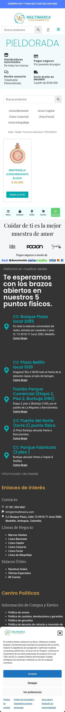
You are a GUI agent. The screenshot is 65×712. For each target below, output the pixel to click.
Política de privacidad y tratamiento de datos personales (24, 704)
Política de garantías (20, 620)
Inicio (10, 132)
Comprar (20, 215)
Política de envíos (18, 612)
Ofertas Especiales (19, 573)
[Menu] (8, 211)
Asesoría (55, 215)
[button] (60, 633)
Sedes (31, 215)
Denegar (32, 683)
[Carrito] (43, 211)
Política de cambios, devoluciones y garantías (35, 616)
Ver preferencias (32, 692)
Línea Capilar (16, 543)
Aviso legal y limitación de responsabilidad (49, 704)
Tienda (18, 132)
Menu (8, 215)
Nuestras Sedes (17, 569)
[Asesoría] (55, 211)
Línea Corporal (17, 547)
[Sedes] (31, 211)
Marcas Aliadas (17, 535)
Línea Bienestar (17, 539)
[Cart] (48, 29)
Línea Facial (15, 551)
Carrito (43, 215)
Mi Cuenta (14, 577)
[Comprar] (19, 211)
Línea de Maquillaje (20, 555)
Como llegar (20, 338)
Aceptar (32, 673)
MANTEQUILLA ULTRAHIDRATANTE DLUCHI (17, 174)
